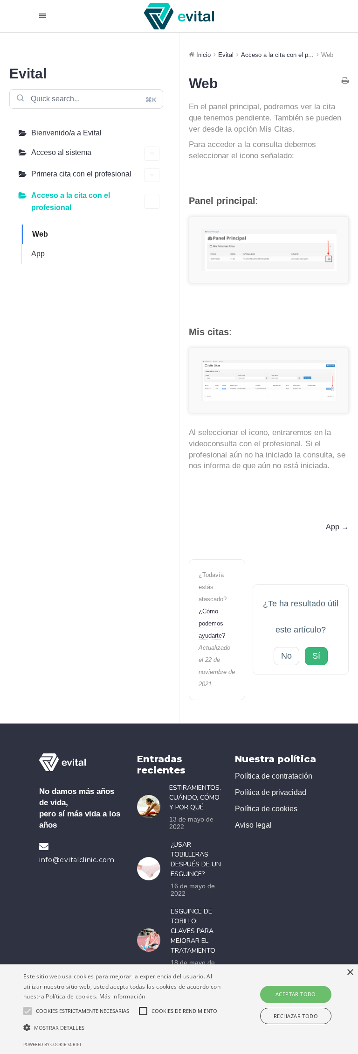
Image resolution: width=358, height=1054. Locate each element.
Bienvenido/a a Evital (66, 133)
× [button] (349, 972)
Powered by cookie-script (52, 1044)
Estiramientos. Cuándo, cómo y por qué (195, 797)
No (286, 656)
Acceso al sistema (61, 152)
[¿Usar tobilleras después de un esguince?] (151, 868)
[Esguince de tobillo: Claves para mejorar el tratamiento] (151, 940)
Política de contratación (273, 776)
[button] (124, 1028)
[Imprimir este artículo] (345, 81)
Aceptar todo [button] (295, 994)
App (38, 254)
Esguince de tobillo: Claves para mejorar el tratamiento (193, 931)
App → (337, 527)
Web (40, 234)
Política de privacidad (270, 792)
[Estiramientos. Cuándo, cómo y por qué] (151, 806)
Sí (316, 656)
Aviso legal (253, 825)
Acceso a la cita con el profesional (70, 201)
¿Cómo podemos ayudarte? (212, 623)
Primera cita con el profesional (81, 174)
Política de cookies (266, 809)
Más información (122, 996)
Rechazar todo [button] (296, 1015)
